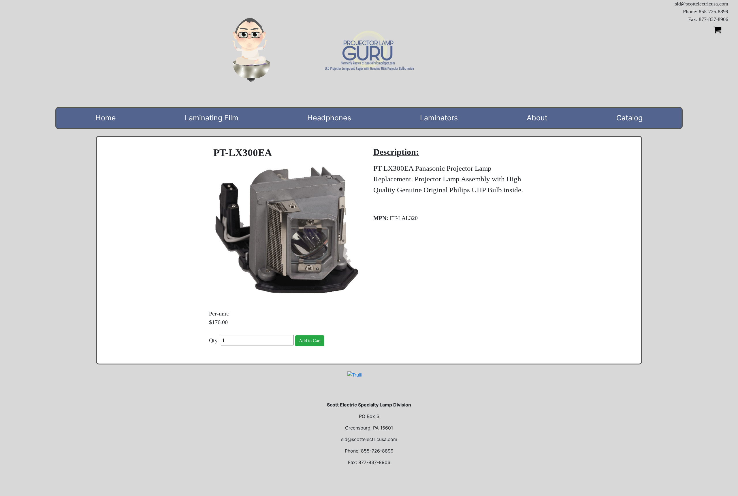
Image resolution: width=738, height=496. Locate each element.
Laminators (439, 117)
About (537, 117)
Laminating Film (211, 117)
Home (105, 117)
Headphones (329, 117)
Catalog (629, 117)
